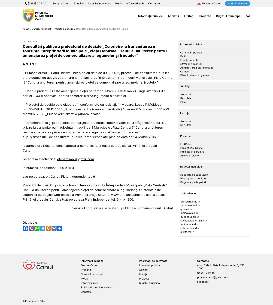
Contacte (154, 3)
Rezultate (185, 98)
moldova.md (187, 213)
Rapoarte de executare (194, 174)
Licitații (189, 16)
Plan (183, 102)
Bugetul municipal (228, 16)
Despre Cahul (61, 3)
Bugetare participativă (193, 182)
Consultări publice (191, 52)
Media (119, 3)
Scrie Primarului (237, 3)
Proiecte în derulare (192, 151)
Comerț (184, 71)
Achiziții (173, 16)
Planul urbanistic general (195, 75)
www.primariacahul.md (128, 195)
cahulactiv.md (188, 228)
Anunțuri (185, 94)
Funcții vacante (189, 60)
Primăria (79, 3)
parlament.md (188, 205)
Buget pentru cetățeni (193, 178)
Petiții (183, 56)
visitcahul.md (188, 224)
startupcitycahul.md (192, 220)
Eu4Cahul (186, 144)
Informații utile (135, 3)
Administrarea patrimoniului (196, 67)
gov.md (184, 209)
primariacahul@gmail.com (212, 277)
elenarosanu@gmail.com (75, 159)
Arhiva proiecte (189, 155)
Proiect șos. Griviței (191, 147)
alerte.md (185, 231)
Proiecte (205, 16)
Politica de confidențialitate (96, 287)
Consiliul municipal (99, 3)
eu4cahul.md (188, 216)
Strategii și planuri (191, 63)
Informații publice (150, 16)
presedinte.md (188, 201)
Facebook (203, 281)
